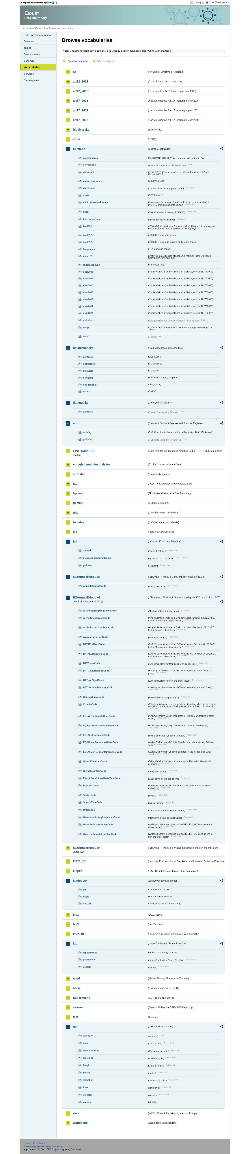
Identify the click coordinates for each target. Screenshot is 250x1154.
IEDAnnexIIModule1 (86, 576)
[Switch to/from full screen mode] (208, 2)
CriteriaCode (90, 704)
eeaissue (88, 377)
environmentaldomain (95, 202)
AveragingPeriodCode (95, 637)
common (79, 148)
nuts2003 (88, 271)
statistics (88, 1080)
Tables (27, 47)
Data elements (32, 54)
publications (81, 997)
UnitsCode (89, 810)
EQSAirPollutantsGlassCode (99, 716)
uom (76, 1026)
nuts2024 (88, 313)
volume (87, 1102)
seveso (78, 1007)
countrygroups (91, 181)
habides (78, 522)
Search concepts (105, 61)
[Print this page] (203, 2)
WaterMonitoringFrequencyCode (101, 817)
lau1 (76, 914)
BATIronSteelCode (93, 680)
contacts (88, 357)
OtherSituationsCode (95, 761)
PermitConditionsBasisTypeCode (101, 778)
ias (75, 531)
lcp (75, 943)
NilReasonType (91, 264)
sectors (87, 967)
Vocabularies (32, 67)
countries (88, 172)
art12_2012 (80, 81)
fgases (77, 493)
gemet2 (78, 502)
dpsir (86, 195)
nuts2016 (88, 299)
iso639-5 (87, 242)
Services (29, 73)
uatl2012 (87, 903)
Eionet (38, 28)
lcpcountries (90, 952)
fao (75, 483)
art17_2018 (80, 119)
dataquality (80, 402)
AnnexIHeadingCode (94, 586)
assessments (90, 158)
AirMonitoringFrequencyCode (100, 610)
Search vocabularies (78, 61)
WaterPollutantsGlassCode (98, 824)
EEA (39, 2)
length (86, 1065)
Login (196, 2)
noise (77, 988)
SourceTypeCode (92, 802)
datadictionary (83, 347)
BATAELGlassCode (94, 644)
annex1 (87, 550)
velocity (87, 1094)
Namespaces (31, 80)
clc (84, 889)
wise (76, 1113)
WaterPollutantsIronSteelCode (100, 834)
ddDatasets (89, 363)
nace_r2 (87, 256)
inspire (78, 871)
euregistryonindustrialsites (91, 464)
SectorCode (89, 795)
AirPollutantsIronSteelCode (98, 627)
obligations (89, 384)
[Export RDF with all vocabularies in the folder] (221, 149)
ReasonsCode (91, 785)
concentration (91, 1050)
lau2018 (78, 934)
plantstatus (89, 959)
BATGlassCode (91, 663)
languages (89, 249)
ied (75, 541)
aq (75, 71)
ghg (76, 512)
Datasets (29, 41)
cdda (76, 139)
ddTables (88, 370)
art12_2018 (80, 91)
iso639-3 (87, 235)
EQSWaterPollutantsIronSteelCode (102, 752)
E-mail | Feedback (34, 1143)
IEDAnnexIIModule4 (86, 847)
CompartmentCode (93, 697)
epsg (86, 211)
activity (87, 432)
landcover (80, 880)
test (75, 1017)
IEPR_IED (80, 861)
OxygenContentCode (94, 771)
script (86, 327)
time (85, 1087)
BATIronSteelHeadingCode (98, 687)
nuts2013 (88, 292)
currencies (89, 188)
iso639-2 (87, 226)
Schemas (29, 60)
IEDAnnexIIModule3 (86, 597)
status (86, 391)
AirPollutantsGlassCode (96, 618)
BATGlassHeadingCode (96, 670)
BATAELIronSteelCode (95, 653)
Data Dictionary (51, 28)
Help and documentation (38, 34)
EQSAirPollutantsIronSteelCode (101, 725)
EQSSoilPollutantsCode (96, 735)
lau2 (76, 924)
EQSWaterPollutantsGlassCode (100, 742)
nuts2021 (88, 306)
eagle (86, 896)
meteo (86, 1072)
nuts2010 (88, 285)
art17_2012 (80, 110)
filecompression (92, 219)
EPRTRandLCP (84, 450)
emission (88, 1057)
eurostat (79, 474)
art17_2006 (80, 100)
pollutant (88, 565)
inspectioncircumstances (97, 558)
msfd (76, 978)
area (85, 1043)
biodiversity (81, 129)
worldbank (80, 1122)
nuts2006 (88, 278)
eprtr (76, 423)
